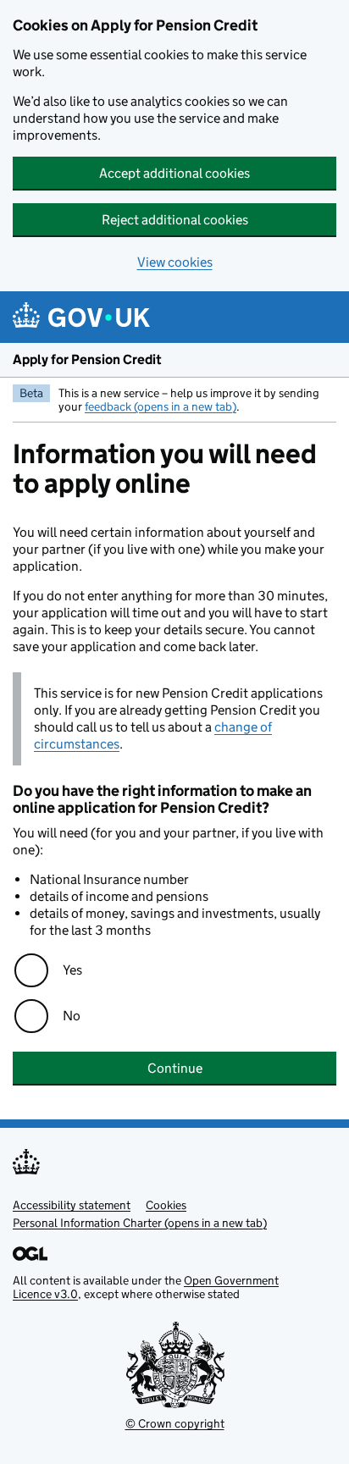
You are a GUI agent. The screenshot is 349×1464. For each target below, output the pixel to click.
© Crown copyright (174, 1423)
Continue (174, 1068)
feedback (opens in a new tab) (160, 406)
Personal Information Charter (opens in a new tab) (140, 1222)
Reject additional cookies (175, 220)
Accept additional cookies (174, 173)
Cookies (166, 1205)
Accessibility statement (71, 1205)
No (71, 1016)
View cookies (175, 262)
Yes (72, 970)
